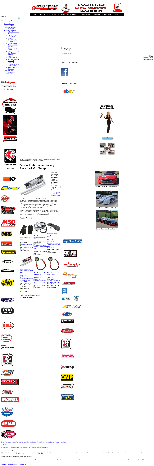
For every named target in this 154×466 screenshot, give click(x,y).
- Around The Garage (10, 30)
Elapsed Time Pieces (13, 51)
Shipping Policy (31, 442)
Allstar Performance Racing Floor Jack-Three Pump (26, 270)
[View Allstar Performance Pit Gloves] (26, 246)
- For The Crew (8, 70)
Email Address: (65, 50)
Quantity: (53, 187)
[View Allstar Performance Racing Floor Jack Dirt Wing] (54, 246)
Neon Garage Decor (13, 64)
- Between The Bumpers (11, 27)
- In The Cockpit (9, 28)
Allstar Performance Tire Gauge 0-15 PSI (40, 273)
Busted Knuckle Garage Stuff (12, 40)
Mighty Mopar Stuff (13, 59)
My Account (22, 442)
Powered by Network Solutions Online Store (13, 464)
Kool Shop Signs (12, 57)
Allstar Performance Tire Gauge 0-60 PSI (53, 273)
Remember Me (66, 53)
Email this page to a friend (56, 193)
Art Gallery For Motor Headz (12, 36)
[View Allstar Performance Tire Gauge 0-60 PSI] (54, 282)
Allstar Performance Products (47, 159)
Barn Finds (11, 38)
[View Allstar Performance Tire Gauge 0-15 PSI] (40, 282)
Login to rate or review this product (30, 295)
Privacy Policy (50, 442)
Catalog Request (9, 24)
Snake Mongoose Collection (13, 68)
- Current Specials (9, 73)
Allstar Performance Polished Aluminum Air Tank (39, 237)
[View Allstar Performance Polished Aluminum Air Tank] (40, 248)
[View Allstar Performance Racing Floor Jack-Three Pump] (26, 281)
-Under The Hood (9, 25)
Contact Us (15, 442)
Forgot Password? (148, 59)
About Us (8, 442)
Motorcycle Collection (11, 61)
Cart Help (63, 442)
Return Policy (41, 442)
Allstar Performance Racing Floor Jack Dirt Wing (53, 235)
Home (21, 159)
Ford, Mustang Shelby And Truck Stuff (13, 54)
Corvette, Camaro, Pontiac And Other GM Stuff (13, 44)
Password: (63, 52)
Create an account (148, 57)
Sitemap (57, 442)
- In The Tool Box (9, 72)
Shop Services (12, 65)
